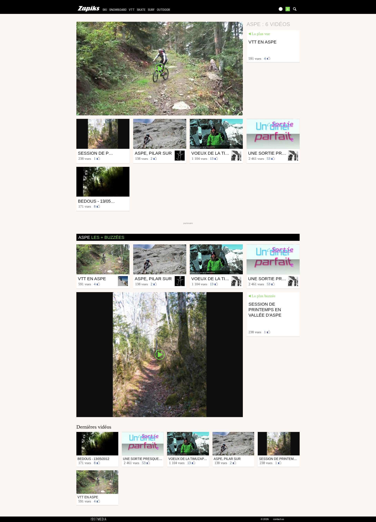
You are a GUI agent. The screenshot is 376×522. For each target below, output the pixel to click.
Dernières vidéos (93, 427)
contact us (278, 519)
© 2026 (265, 519)
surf (151, 10)
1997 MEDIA (99, 519)
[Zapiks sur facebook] (265, 10)
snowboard (118, 10)
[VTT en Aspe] (159, 68)
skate (141, 10)
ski (105, 10)
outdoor (163, 10)
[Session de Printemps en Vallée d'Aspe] (159, 354)
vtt (132, 10)
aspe (101, 237)
